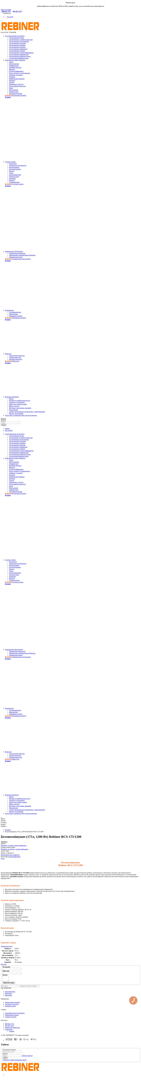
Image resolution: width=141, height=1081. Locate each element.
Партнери (8, 993)
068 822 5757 (6, 11)
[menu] (1, 817)
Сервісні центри (10, 1017)
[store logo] (20, 30)
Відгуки (4, 964)
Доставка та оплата (11, 1004)
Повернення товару (12, 1015)
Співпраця (8, 1029)
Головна (8, 830)
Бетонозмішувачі (14, 857)
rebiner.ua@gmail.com (12, 1027)
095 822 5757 (17, 11)
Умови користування (12, 1002)
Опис (3, 858)
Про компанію (10, 991)
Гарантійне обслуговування (14, 1013)
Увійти (7, 428)
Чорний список (10, 1006)
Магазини (8, 995)
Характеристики (6, 946)
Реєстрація (8, 430)
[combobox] (10, 423)
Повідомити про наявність (10, 855)
